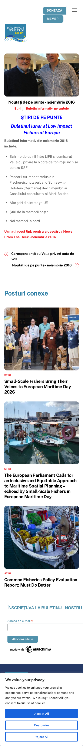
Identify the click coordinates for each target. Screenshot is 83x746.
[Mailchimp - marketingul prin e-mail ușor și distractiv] (30, 652)
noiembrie (61, 108)
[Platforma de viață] (16, 40)
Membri (53, 19)
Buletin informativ (39, 108)
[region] (41, 709)
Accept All (41, 713)
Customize (41, 725)
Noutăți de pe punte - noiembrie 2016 (41, 102)
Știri (17, 108)
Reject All (42, 737)
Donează (54, 10)
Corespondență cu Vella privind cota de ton (42, 256)
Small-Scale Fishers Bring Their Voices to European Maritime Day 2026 (37, 387)
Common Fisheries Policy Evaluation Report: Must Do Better (40, 582)
